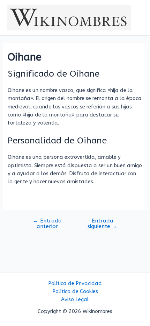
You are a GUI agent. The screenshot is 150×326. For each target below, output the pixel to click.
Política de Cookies (75, 292)
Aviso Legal (75, 300)
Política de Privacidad (75, 283)
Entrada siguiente (103, 223)
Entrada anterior (47, 223)
